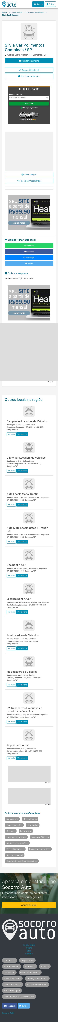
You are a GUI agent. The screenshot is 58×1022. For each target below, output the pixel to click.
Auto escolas (12, 819)
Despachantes (30, 819)
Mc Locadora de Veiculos (22, 671)
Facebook (30, 252)
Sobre (29, 948)
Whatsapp (30, 245)
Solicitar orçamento (30, 61)
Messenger (29, 257)
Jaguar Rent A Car (18, 745)
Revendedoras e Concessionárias (21, 861)
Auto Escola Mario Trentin (22, 493)
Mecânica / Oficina (40, 837)
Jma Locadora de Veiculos (23, 635)
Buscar (39, 4)
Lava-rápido (25, 831)
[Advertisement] (29, 352)
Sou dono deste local (30, 76)
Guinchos (10, 831)
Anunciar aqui (29, 905)
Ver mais (11, 434)
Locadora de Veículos (16, 837)
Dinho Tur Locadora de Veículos (26, 457)
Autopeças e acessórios (17, 843)
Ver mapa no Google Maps (29, 181)
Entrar (51, 4)
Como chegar (30, 174)
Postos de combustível (39, 849)
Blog (29, 951)
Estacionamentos (14, 825)
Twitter (30, 263)
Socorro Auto (8, 1013)
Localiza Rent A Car (19, 598)
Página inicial (29, 945)
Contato (29, 953)
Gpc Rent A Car (16, 564)
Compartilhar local (30, 70)
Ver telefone (22, 434)
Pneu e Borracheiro (15, 849)
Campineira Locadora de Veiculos (27, 421)
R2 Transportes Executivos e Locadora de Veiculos (24, 709)
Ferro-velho (32, 825)
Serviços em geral (14, 855)
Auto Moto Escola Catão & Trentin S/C (27, 529)
